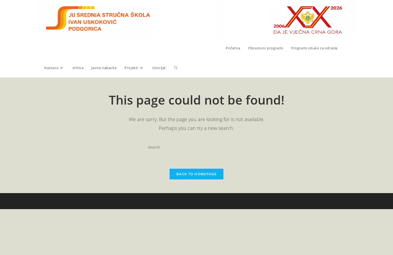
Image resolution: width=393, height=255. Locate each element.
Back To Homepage (196, 174)
